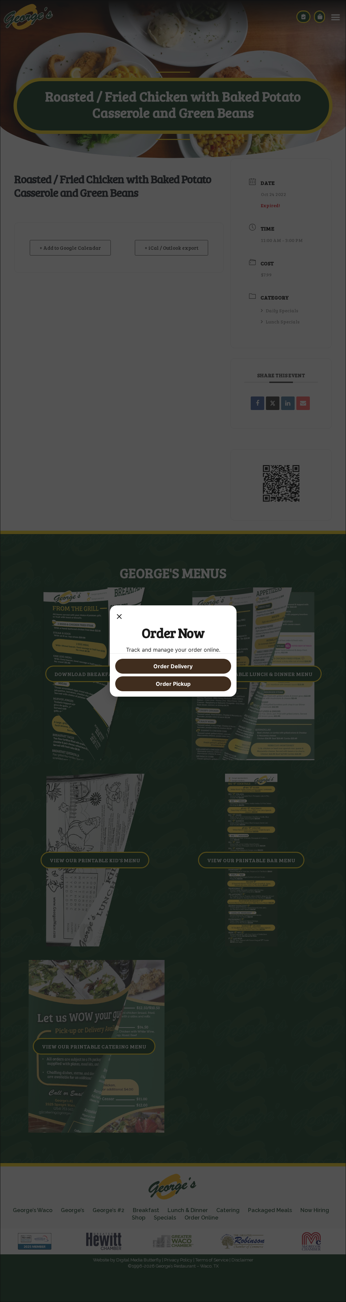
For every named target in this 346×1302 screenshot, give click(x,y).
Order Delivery (173, 666)
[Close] (119, 617)
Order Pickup (173, 683)
